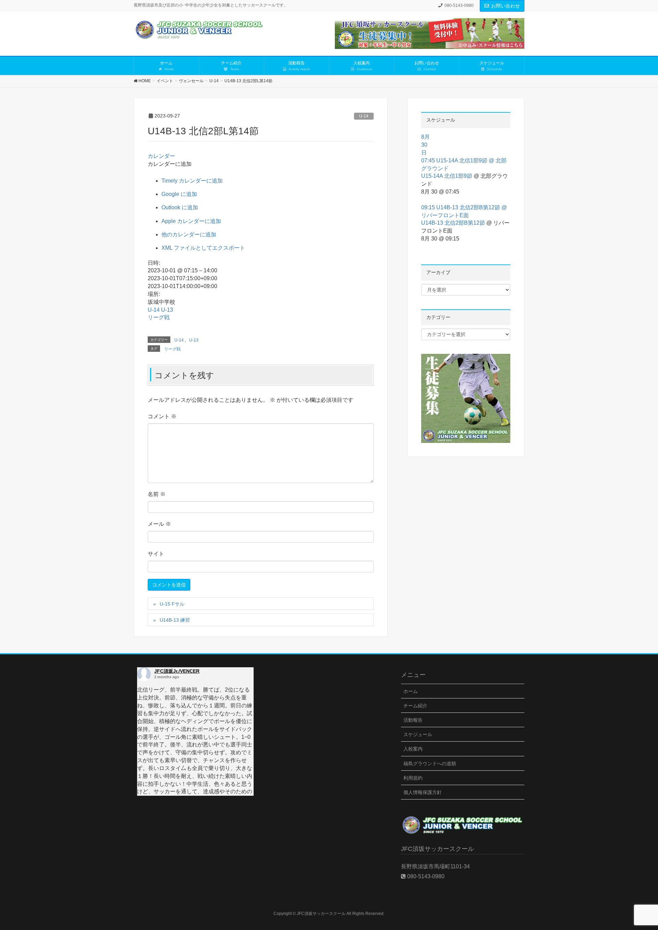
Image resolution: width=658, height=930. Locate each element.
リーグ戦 (159, 317)
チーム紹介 (415, 705)
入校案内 (413, 749)
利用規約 (413, 778)
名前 (157, 494)
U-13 (167, 310)
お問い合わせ (505, 6)
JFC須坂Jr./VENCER (176, 671)
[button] (170, 164)
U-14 (363, 116)
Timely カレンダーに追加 (192, 181)
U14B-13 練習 (175, 620)
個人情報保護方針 (422, 792)
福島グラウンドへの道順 (429, 763)
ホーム (410, 691)
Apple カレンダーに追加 (191, 221)
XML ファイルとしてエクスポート (203, 248)
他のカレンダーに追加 (188, 234)
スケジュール (417, 734)
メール (159, 524)
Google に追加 (179, 194)
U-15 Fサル (172, 604)
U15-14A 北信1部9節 (446, 176)
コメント (162, 416)
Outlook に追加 (179, 207)
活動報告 (413, 720)
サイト (156, 554)
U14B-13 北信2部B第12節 (453, 223)
